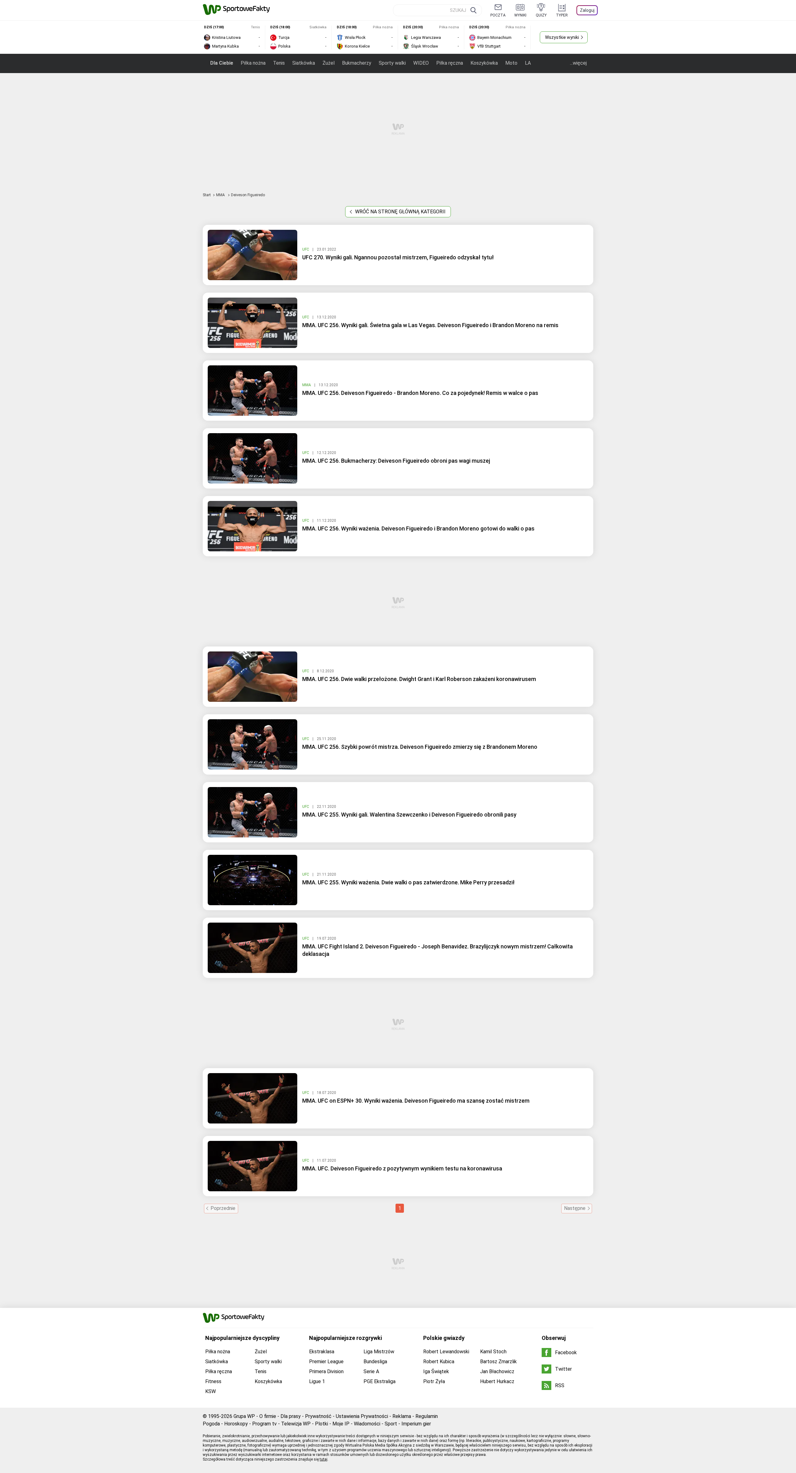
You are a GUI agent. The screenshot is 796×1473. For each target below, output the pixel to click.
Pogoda (211, 1424)
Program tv (264, 1424)
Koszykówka (484, 63)
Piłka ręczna (449, 63)
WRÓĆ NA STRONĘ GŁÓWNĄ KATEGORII (400, 212)
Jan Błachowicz (497, 1371)
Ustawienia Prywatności (362, 1416)
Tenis (279, 63)
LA (528, 63)
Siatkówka (303, 63)
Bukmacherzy (356, 63)
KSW (210, 1391)
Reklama (401, 1416)
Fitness (213, 1381)
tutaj (323, 1459)
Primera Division (326, 1371)
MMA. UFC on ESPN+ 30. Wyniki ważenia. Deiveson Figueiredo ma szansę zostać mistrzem (416, 1100)
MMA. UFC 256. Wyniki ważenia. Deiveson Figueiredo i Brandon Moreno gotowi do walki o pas (418, 528)
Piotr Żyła (434, 1381)
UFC (306, 249)
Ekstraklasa (321, 1352)
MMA (221, 195)
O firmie (267, 1416)
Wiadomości (367, 1424)
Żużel (328, 63)
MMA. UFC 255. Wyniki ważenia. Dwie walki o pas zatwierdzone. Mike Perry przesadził (408, 882)
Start (207, 195)
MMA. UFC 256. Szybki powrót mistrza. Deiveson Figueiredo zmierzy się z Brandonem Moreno (419, 746)
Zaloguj (587, 10)
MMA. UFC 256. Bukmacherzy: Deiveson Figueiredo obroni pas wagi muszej (396, 460)
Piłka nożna (253, 63)
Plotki (321, 1424)
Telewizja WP (296, 1424)
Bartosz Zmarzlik (498, 1361)
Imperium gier (416, 1424)
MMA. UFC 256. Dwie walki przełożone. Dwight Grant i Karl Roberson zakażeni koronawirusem (419, 679)
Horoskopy (236, 1424)
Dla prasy (290, 1416)
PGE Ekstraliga (379, 1381)
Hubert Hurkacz (497, 1381)
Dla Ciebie (221, 63)
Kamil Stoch (493, 1352)
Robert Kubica (438, 1361)
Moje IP (340, 1424)
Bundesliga (375, 1361)
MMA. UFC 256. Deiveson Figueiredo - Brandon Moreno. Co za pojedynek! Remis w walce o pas (420, 393)
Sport (391, 1424)
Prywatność (318, 1416)
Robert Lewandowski (446, 1352)
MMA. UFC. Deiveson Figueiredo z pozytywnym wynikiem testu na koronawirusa (402, 1168)
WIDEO (421, 63)
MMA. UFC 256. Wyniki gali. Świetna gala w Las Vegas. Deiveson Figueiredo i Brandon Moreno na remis (430, 325)
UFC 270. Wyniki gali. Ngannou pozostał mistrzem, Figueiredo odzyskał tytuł (398, 257)
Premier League (326, 1361)
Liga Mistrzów (378, 1352)
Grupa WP (244, 1416)
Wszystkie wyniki (562, 37)
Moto (511, 63)
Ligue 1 (317, 1381)
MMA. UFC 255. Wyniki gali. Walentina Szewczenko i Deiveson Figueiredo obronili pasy (409, 814)
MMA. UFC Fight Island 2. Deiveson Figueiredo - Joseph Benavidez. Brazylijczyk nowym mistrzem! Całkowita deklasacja (437, 950)
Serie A (371, 1371)
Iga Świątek (436, 1371)
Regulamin (426, 1416)
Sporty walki (392, 63)
